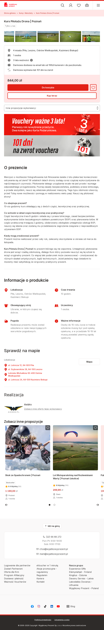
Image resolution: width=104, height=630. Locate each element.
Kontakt (40, 581)
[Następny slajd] (97, 504)
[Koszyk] (87, 5)
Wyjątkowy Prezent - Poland (84, 588)
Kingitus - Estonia (78, 575)
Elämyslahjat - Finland (80, 572)
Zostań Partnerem (13, 568)
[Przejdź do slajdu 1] (49, 504)
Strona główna (10, 13)
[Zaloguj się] (70, 5)
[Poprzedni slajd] (6, 504)
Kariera (40, 578)
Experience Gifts (77, 568)
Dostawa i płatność (14, 578)
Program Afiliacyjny (14, 575)
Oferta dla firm (11, 572)
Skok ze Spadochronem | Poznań (22, 475)
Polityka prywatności (43, 620)
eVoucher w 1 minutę (47, 565)
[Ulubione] (79, 5)
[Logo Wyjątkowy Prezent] (12, 5)
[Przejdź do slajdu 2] (54, 504)
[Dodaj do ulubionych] (93, 87)
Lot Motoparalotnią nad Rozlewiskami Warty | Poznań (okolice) (73, 477)
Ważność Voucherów (15, 581)
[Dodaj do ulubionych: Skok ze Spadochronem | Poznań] (47, 427)
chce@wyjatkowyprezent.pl (54, 549)
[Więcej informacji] (31, 60)
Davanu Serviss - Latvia (81, 578)
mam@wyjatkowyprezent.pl (54, 554)
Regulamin (42, 575)
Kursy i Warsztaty (26, 13)
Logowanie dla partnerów (17, 565)
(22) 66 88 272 (53, 536)
